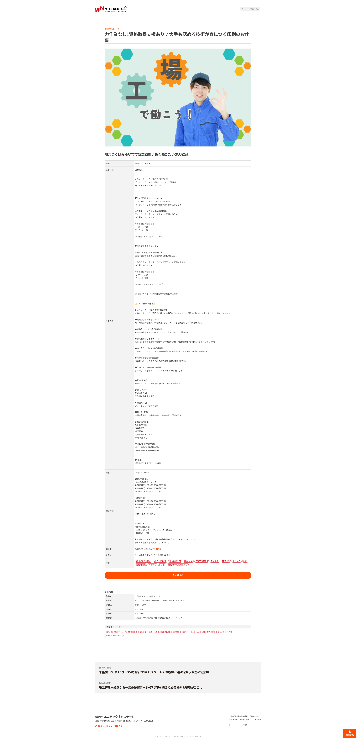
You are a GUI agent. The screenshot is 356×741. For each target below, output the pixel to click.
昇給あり (221, 632)
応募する (179, 575)
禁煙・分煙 (153, 632)
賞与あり (186, 632)
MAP (158, 548)
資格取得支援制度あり (114, 636)
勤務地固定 (211, 632)
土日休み (195, 632)
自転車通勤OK (164, 632)
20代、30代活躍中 (113, 632)
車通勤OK (177, 632)
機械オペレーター (114, 627)
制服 (203, 632)
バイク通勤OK (128, 632)
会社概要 (244, 725)
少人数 (229, 632)
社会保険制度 (141, 632)
